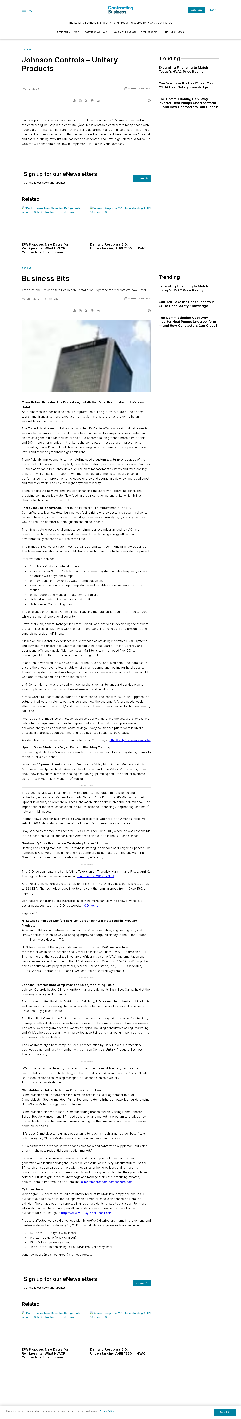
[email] (98, 100)
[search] (30, 10)
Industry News (174, 32)
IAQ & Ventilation (124, 32)
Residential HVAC (68, 32)
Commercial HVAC (96, 32)
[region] (120, 1412)
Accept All (225, 1412)
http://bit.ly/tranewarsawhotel (130, 740)
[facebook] (74, 100)
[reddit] (92, 100)
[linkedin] (80, 100)
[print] (149, 100)
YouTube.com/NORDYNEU (95, 876)
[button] (24, 10)
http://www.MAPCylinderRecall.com (86, 1213)
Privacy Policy (107, 1411)
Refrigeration (150, 32)
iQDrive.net (91, 905)
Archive (26, 49)
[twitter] (86, 100)
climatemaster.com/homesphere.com (106, 1181)
